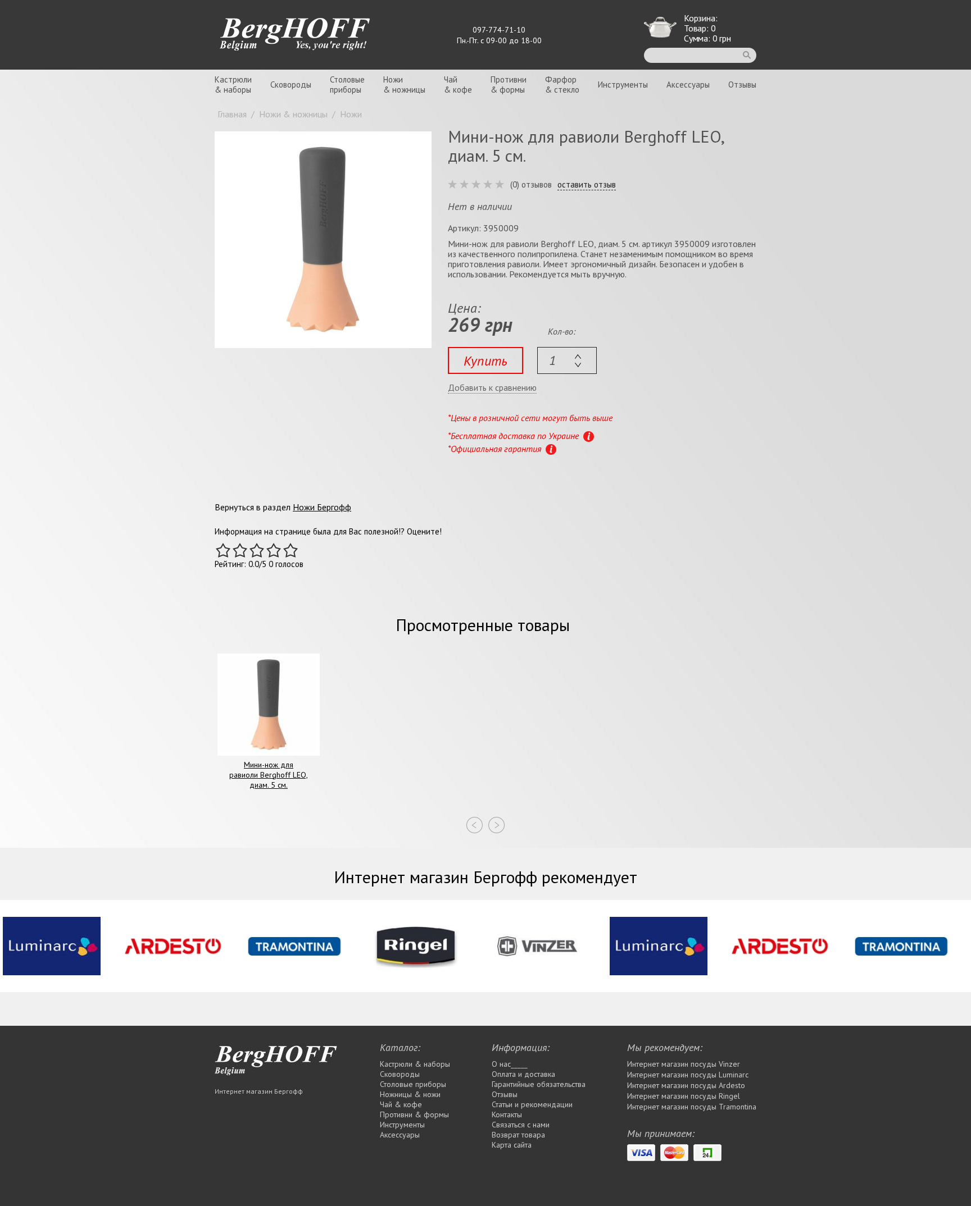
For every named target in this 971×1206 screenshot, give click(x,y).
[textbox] (567, 360)
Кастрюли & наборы (415, 1064)
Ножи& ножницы (404, 84)
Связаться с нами (521, 1125)
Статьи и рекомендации (532, 1104)
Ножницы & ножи (410, 1094)
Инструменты (623, 84)
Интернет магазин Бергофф (259, 1091)
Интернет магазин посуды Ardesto (686, 1085)
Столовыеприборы (347, 84)
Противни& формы (509, 84)
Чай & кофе (401, 1104)
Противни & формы (414, 1114)
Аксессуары (688, 84)
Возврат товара (518, 1135)
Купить (485, 360)
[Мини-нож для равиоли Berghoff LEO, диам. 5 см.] (323, 239)
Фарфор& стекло (562, 84)
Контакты (507, 1114)
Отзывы (742, 84)
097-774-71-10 (499, 30)
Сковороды (290, 84)
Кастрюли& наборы (233, 84)
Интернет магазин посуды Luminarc (687, 1075)
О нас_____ (510, 1064)
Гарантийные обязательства (539, 1084)
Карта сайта (512, 1145)
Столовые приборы (413, 1084)
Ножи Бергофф (322, 507)
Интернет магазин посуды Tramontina (691, 1107)
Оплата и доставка (523, 1074)
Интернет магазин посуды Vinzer (683, 1064)
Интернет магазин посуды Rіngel (683, 1096)
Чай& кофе (458, 84)
